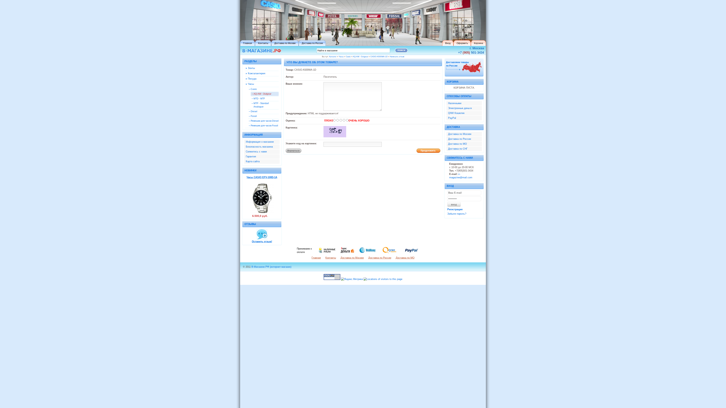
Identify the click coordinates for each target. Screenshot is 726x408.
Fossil (254, 116)
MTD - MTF (259, 98)
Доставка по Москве (459, 134)
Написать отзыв (397, 57)
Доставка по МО (457, 143)
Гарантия (251, 156)
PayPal (452, 118)
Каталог (333, 57)
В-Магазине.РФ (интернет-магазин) (271, 266)
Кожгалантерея (256, 73)
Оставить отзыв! (262, 241)
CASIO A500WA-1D (379, 57)
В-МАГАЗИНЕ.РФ (262, 51)
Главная (316, 257)
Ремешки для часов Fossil (264, 125)
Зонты (251, 68)
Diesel (254, 111)
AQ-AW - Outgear (360, 57)
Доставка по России (459, 139)
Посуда (252, 78)
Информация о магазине (260, 141)
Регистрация (455, 209)
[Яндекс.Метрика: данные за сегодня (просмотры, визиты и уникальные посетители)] (352, 279)
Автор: (290, 76)
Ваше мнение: (294, 83)
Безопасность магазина (259, 146)
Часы (341, 57)
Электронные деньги (460, 108)
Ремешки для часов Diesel (265, 121)
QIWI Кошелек (456, 113)
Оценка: (290, 120)
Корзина (452, 81)
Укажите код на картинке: (301, 143)
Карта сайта (253, 161)
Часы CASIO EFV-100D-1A (262, 177)
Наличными (454, 103)
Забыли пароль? (456, 213)
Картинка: (292, 127)
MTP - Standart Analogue (261, 105)
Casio (348, 57)
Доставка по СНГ (458, 148)
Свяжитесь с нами (256, 151)
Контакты (330, 257)
